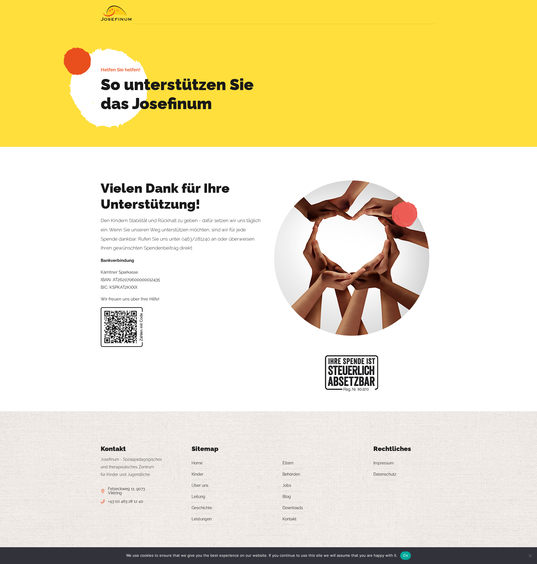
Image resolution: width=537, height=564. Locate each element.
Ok (405, 555)
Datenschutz (384, 474)
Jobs (286, 485)
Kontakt (289, 519)
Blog (286, 496)
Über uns (200, 485)
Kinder (197, 474)
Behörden (291, 474)
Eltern (287, 463)
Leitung (198, 496)
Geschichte (202, 508)
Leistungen (202, 519)
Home (197, 463)
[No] (530, 555)
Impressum (383, 463)
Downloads (292, 508)
